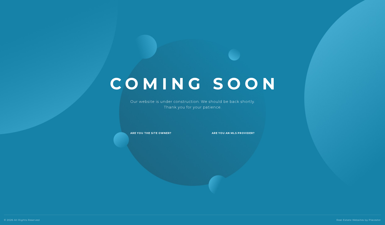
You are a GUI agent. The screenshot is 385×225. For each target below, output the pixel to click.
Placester (375, 219)
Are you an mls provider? (233, 133)
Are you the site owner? (150, 133)
